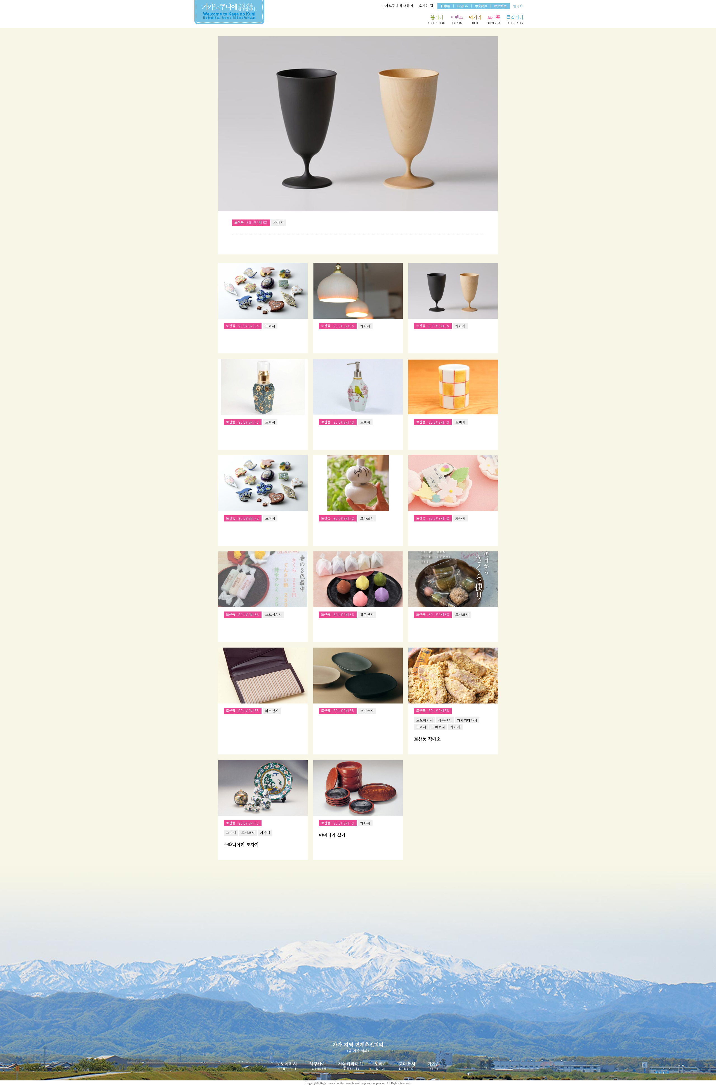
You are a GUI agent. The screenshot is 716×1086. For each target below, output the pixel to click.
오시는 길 (426, 5)
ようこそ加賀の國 (229, 11)
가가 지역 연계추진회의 (358, 1047)
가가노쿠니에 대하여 (397, 5)
